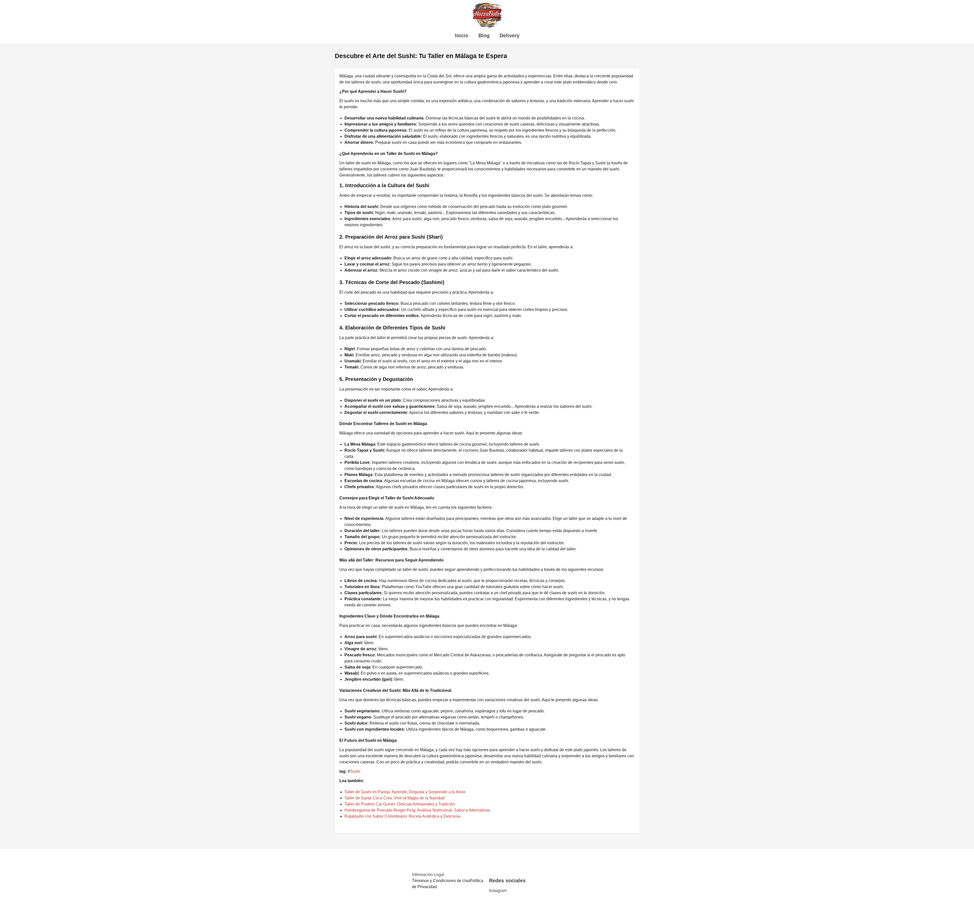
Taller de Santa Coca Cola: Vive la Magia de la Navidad (394, 798)
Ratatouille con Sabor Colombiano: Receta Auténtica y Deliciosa (402, 816)
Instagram (498, 890)
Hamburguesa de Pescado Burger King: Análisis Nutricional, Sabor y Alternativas (417, 810)
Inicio (461, 35)
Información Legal (428, 874)
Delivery (509, 35)
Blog (484, 35)
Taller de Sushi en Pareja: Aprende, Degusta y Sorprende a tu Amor (404, 792)
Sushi (355, 771)
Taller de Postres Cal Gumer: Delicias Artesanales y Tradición (399, 804)
